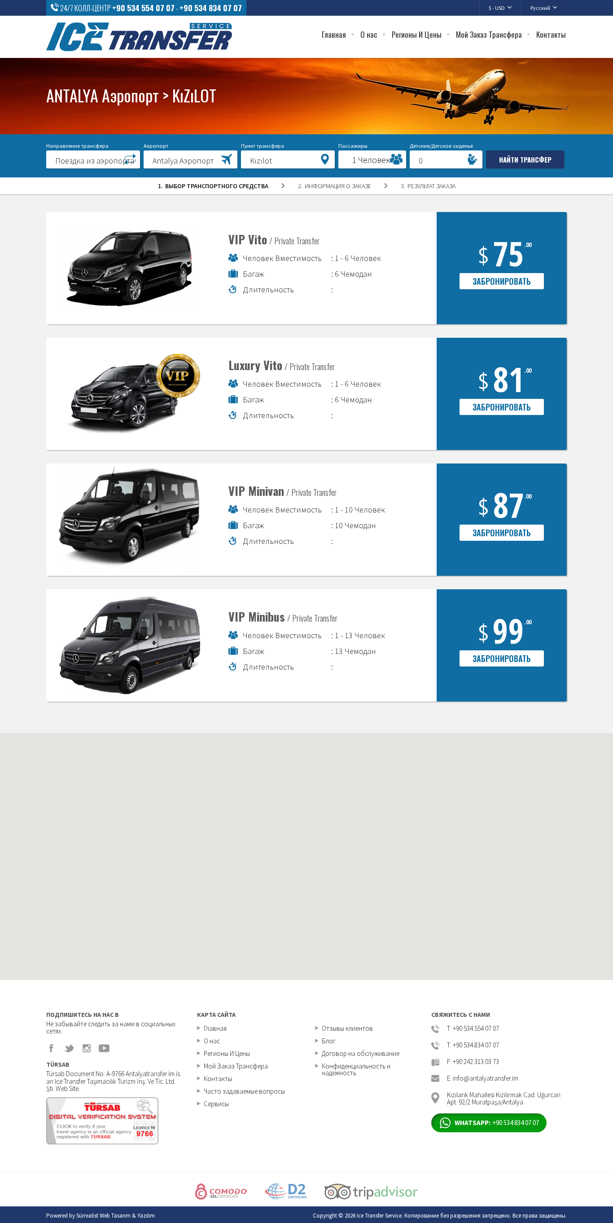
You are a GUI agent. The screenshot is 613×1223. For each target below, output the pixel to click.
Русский (540, 7)
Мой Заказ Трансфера (489, 34)
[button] (93, 159)
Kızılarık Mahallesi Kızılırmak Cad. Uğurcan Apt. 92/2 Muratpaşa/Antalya (503, 1097)
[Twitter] (69, 1048)
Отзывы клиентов (347, 1028)
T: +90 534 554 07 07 (473, 1029)
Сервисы (216, 1103)
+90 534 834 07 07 (211, 7)
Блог (329, 1041)
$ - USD (497, 7)
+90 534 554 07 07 (143, 7)
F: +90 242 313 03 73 (473, 1062)
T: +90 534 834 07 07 (473, 1045)
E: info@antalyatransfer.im (482, 1078)
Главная (334, 34)
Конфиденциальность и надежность (356, 1069)
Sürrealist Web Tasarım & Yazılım (115, 1215)
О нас (368, 34)
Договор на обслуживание (360, 1053)
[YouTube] (104, 1048)
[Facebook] (51, 1048)
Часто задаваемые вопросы (244, 1091)
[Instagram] (86, 1048)
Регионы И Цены (417, 34)
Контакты (551, 34)
